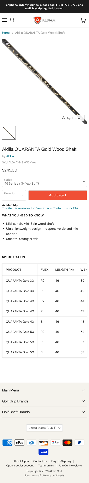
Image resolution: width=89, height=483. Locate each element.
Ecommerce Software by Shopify (44, 475)
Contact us (40, 461)
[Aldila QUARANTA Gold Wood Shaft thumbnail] (9, 132)
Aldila (10, 156)
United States (43, 428)
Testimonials (46, 465)
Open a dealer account (20, 465)
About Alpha (21, 461)
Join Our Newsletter (70, 465)
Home (6, 33)
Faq (53, 461)
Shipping (65, 461)
